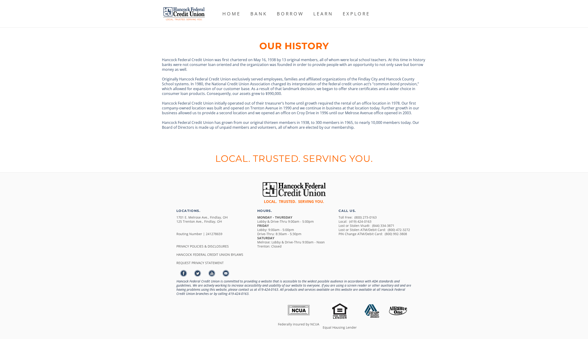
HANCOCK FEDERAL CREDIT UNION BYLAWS (209, 254)
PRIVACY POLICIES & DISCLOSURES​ (202, 246)
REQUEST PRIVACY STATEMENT (200, 263)
